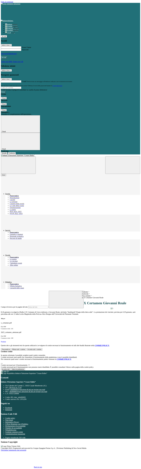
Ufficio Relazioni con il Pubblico (16, 424)
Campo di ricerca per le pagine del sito (14, 307)
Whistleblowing (10, 430)
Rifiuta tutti (18, 349)
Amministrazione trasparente (15, 434)
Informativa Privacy (12, 422)
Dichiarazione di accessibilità (15, 426)
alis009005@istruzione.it (27, 390)
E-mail (24, 81)
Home (86, 292)
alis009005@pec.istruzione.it (28, 391)
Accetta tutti (35, 349)
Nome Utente (26, 47)
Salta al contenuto (7, 2)
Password (25, 50)
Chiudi (4, 98)
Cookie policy (10, 418)
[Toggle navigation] (18, 165)
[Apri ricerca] (122, 165)
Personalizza (6, 349)
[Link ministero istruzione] (10, 4)
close (3, 175)
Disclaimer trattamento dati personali (13, 450)
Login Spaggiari (57, 85)
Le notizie (87, 296)
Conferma (12, 153)
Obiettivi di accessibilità (13, 428)
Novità (86, 294)
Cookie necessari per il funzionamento (14, 365)
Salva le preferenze (18, 369)
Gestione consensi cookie (14, 432)
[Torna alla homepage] (70, 155)
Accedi (4, 36)
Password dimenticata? (9, 54)
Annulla (4, 153)
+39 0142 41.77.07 (15, 388)
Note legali (9, 420)
